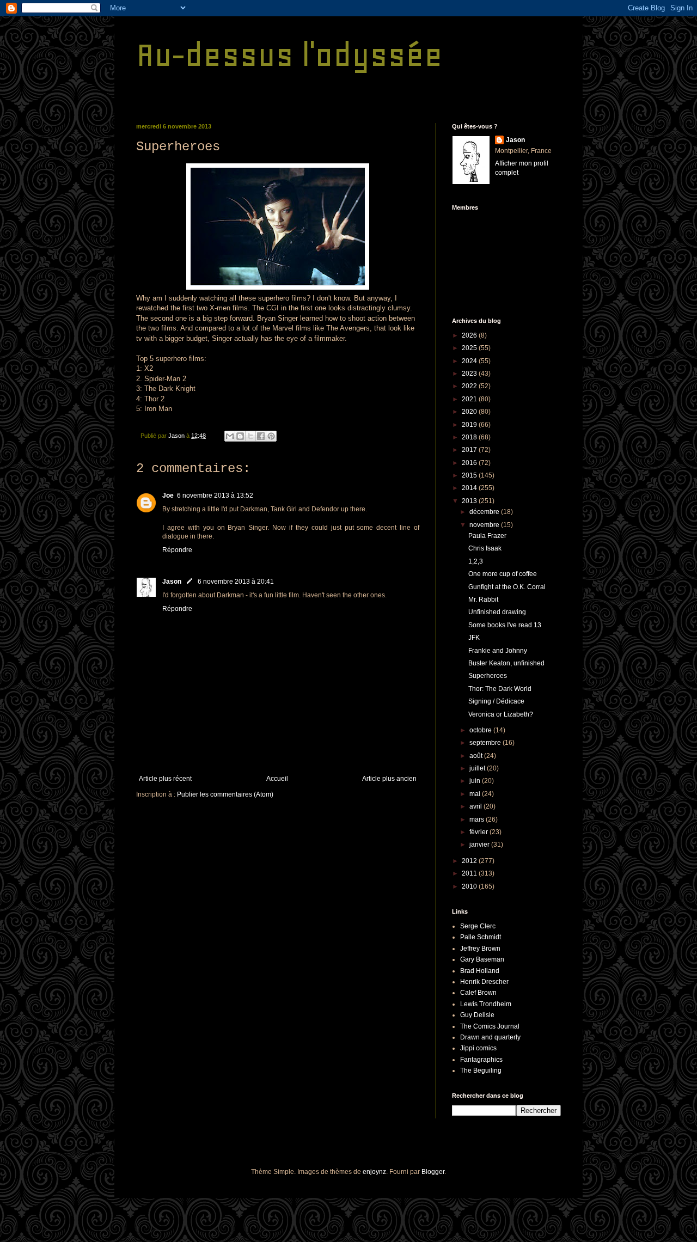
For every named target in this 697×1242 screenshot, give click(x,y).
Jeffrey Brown (480, 948)
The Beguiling (481, 1070)
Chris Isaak (485, 548)
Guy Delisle (477, 1015)
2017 (470, 450)
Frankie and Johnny (497, 650)
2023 (470, 373)
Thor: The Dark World (499, 689)
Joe (168, 495)
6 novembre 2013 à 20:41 (236, 581)
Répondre (177, 550)
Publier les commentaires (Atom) (225, 794)
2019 (470, 425)
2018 (470, 437)
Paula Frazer (487, 536)
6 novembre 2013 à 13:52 (215, 495)
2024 (470, 361)
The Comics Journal (489, 1026)
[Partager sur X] (250, 436)
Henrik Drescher (484, 982)
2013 (470, 501)
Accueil (277, 778)
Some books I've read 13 (504, 625)
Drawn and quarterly (490, 1037)
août (476, 756)
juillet (478, 768)
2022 (470, 386)
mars (477, 819)
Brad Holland (479, 971)
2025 (470, 348)
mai (475, 794)
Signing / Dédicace (496, 701)
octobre (481, 730)
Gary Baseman (482, 959)
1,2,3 (475, 561)
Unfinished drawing (497, 612)
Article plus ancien (389, 778)
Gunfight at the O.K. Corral (507, 587)
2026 (470, 335)
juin (475, 781)
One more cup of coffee (502, 574)
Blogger (432, 1172)
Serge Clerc (478, 926)
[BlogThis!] (240, 436)
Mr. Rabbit (483, 599)
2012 (470, 861)
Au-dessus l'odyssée (289, 54)
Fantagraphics (481, 1059)
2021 (470, 399)
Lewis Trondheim (485, 1004)
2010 (470, 886)
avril (476, 806)
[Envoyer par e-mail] (229, 436)
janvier (480, 844)
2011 (470, 873)
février (479, 832)
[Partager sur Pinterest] (271, 436)
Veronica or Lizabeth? (500, 714)
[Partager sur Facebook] (260, 436)
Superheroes (487, 676)
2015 (470, 475)
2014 (470, 488)
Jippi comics (478, 1048)
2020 (470, 411)
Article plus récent (165, 778)
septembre (486, 743)
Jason (171, 581)
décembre (485, 512)
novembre (485, 525)
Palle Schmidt (480, 937)
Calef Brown (478, 992)
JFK (474, 637)
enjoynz (374, 1172)
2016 (470, 463)
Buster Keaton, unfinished (506, 663)
